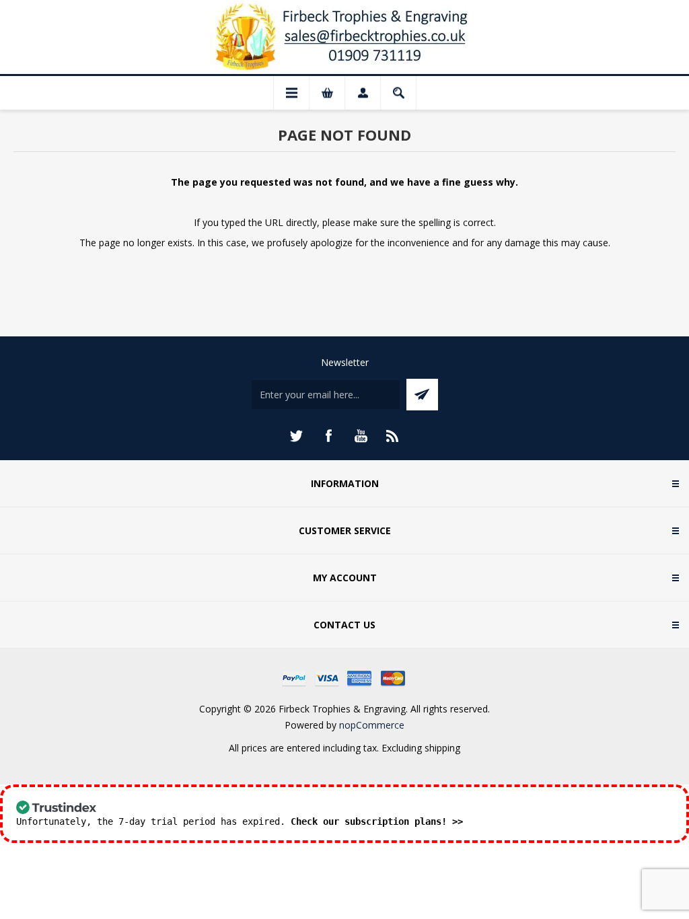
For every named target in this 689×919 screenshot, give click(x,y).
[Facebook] (328, 436)
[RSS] (393, 436)
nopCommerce (371, 725)
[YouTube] (360, 436)
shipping (442, 747)
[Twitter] (296, 436)
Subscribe (422, 394)
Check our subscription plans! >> (377, 821)
